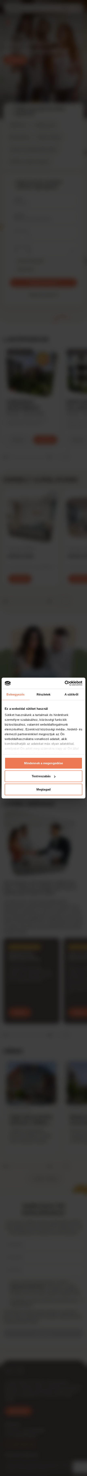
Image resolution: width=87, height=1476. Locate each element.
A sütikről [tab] (71, 694)
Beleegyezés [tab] (15, 694)
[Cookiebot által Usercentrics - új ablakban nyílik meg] (64, 683)
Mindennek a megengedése (43, 763)
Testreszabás (41, 776)
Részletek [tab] (44, 694)
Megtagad (43, 789)
